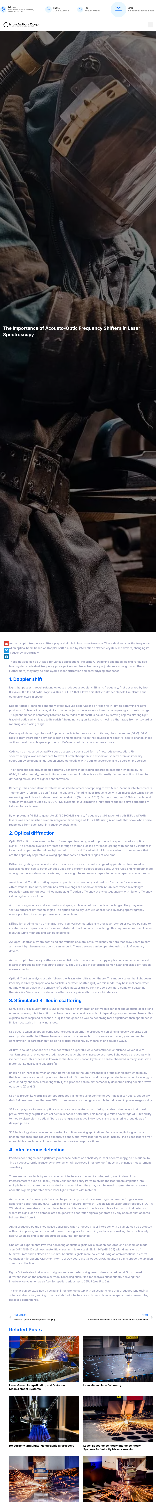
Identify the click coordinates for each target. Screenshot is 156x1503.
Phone (56, 8)
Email (130, 8)
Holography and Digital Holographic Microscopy (41, 1445)
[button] (150, 24)
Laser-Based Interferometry (102, 1385)
